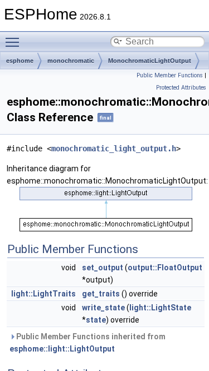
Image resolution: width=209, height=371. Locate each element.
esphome (19, 60)
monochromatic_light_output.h (113, 148)
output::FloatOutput (165, 267)
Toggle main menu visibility (14, 42)
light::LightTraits (43, 293)
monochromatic (70, 60)
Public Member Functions (170, 75)
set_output (102, 267)
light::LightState (160, 307)
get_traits (101, 293)
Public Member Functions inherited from (87, 342)
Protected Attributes (181, 87)
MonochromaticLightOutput (149, 60)
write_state (103, 307)
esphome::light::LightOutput (62, 348)
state (96, 319)
